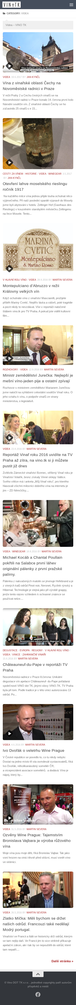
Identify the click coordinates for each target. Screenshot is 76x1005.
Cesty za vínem (13, 173)
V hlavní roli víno (15, 279)
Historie (31, 173)
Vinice (16, 654)
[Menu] (71, 4)
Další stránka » (62, 961)
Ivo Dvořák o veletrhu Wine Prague (33, 750)
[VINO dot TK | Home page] (14, 4)
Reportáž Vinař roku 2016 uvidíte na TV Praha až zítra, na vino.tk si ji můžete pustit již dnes (37, 460)
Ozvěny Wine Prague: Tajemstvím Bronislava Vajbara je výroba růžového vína (37, 840)
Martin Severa (62, 279)
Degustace (10, 650)
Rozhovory (10, 369)
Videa (6, 77)
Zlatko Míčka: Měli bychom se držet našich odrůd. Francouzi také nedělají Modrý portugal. (36, 924)
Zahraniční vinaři (34, 654)
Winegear (54, 173)
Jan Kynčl (33, 77)
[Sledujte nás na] (38, 994)
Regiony (37, 650)
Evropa (25, 650)
